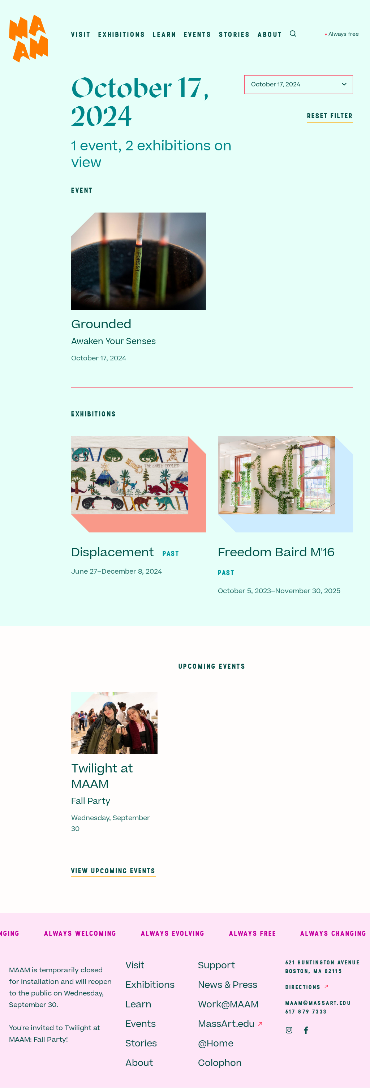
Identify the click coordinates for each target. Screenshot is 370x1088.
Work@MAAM (228, 1004)
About (270, 34)
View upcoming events (113, 870)
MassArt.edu (226, 1024)
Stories (234, 34)
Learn (165, 34)
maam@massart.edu (318, 1002)
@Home (215, 1043)
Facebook (306, 1030)
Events (198, 34)
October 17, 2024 (275, 84)
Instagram (289, 1030)
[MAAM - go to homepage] (28, 40)
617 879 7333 (306, 1011)
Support (216, 965)
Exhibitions (122, 34)
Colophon (220, 1063)
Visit (81, 34)
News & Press (227, 985)
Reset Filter (330, 115)
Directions (303, 986)
